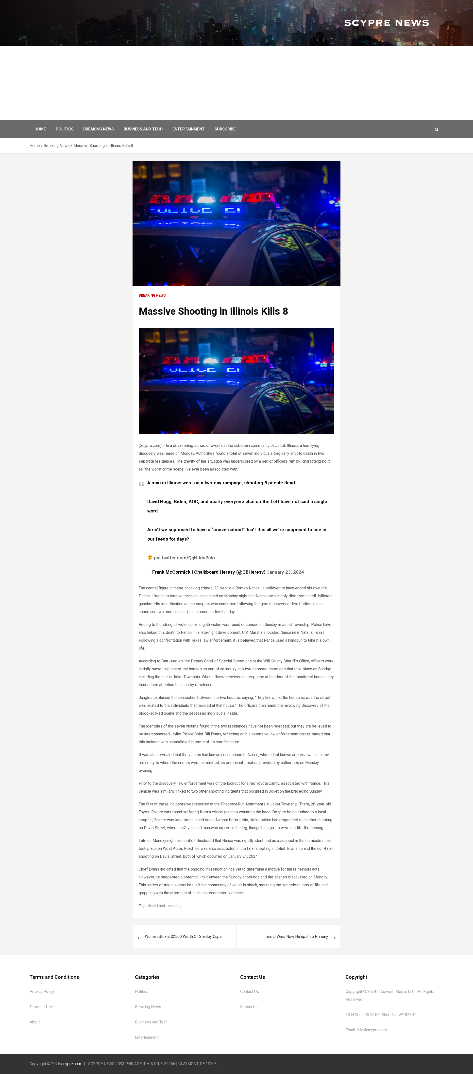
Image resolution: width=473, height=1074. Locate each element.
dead (152, 906)
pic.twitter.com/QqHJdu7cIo (184, 558)
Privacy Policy (42, 991)
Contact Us (249, 991)
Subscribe (225, 129)
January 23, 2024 (285, 572)
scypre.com (71, 1063)
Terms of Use (41, 1006)
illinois (162, 906)
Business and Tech (151, 1022)
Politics (64, 129)
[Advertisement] (236, 83)
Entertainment (188, 129)
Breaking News (98, 129)
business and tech (143, 129)
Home (40, 129)
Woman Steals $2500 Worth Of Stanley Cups (183, 936)
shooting (175, 906)
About (35, 1022)
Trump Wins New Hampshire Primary (296, 936)
